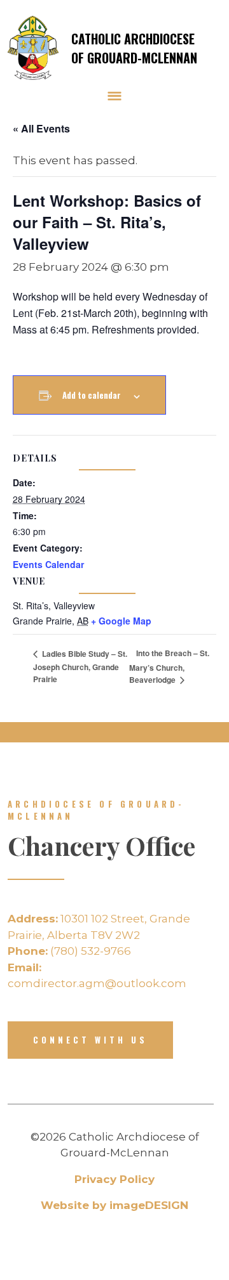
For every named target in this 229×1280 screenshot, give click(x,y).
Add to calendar (91, 395)
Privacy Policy (114, 1179)
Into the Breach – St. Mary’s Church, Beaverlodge (169, 666)
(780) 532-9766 (69, 951)
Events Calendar (48, 564)
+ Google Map (121, 620)
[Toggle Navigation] (114, 95)
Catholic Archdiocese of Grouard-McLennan (134, 48)
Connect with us (90, 1039)
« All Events (41, 128)
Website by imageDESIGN (114, 1205)
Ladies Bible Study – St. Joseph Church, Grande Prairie (80, 666)
